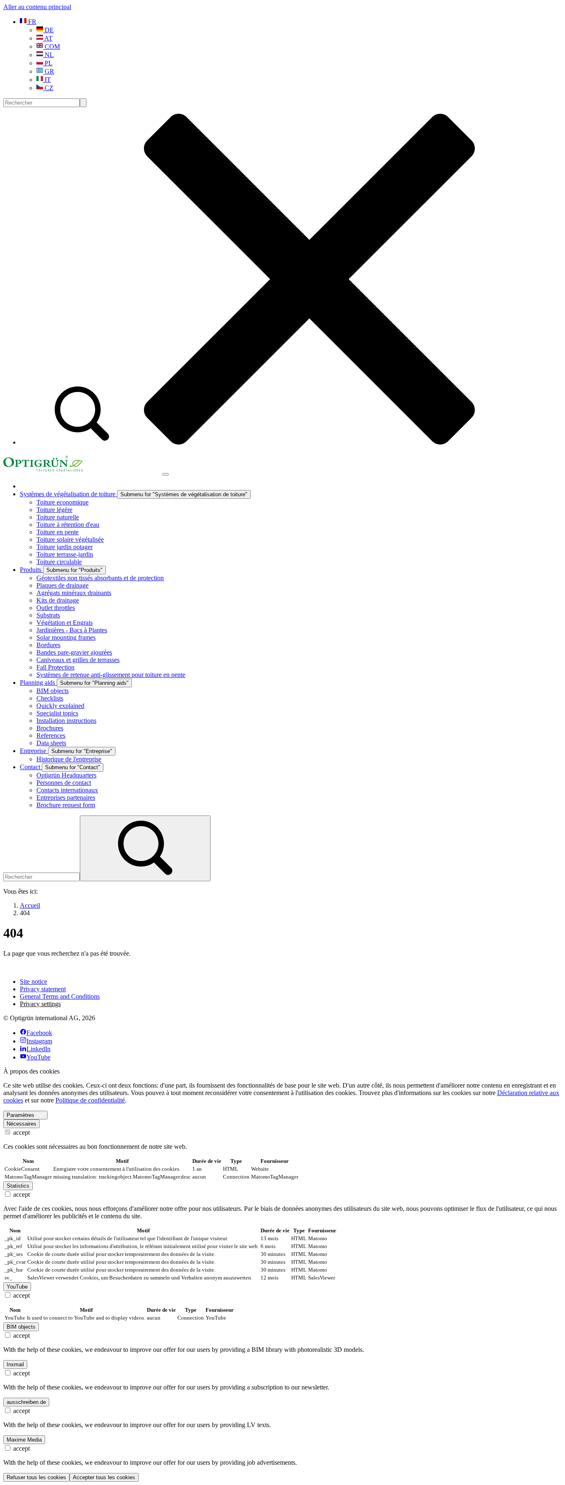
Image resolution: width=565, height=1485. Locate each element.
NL (48, 54)
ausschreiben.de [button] (26, 1402)
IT (47, 79)
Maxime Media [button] (24, 1440)
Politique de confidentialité (90, 1100)
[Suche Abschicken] (83, 102)
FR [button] (31, 21)
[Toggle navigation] (165, 474)
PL (48, 63)
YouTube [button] (17, 1287)
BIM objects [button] (21, 1327)
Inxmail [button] (15, 1364)
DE (48, 29)
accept (21, 1132)
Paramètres (20, 1115)
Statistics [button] (18, 1186)
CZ (48, 87)
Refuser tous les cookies (36, 1477)
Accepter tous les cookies (104, 1477)
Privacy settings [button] (40, 1003)
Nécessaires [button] (21, 1124)
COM (51, 46)
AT (48, 38)
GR (48, 71)
